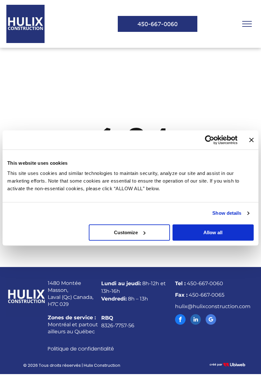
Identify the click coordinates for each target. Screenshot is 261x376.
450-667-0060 (205, 283)
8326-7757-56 (117, 325)
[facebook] (180, 320)
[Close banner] (251, 140)
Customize (126, 232)
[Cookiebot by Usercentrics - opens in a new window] (209, 140)
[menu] (247, 24)
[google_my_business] (211, 320)
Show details (226, 213)
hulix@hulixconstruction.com (212, 306)
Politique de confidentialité (81, 348)
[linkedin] (195, 320)
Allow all (212, 232)
